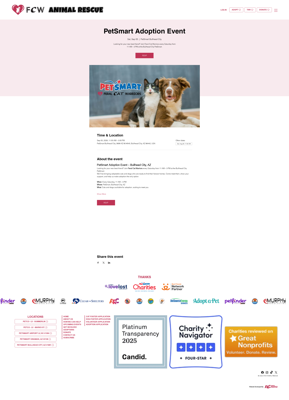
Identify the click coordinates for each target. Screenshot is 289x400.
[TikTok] (271, 372)
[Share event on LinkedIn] (109, 263)
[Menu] (276, 10)
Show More (101, 194)
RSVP (144, 55)
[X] (276, 372)
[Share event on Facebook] (98, 263)
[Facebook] (262, 372)
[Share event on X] (104, 263)
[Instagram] (267, 372)
